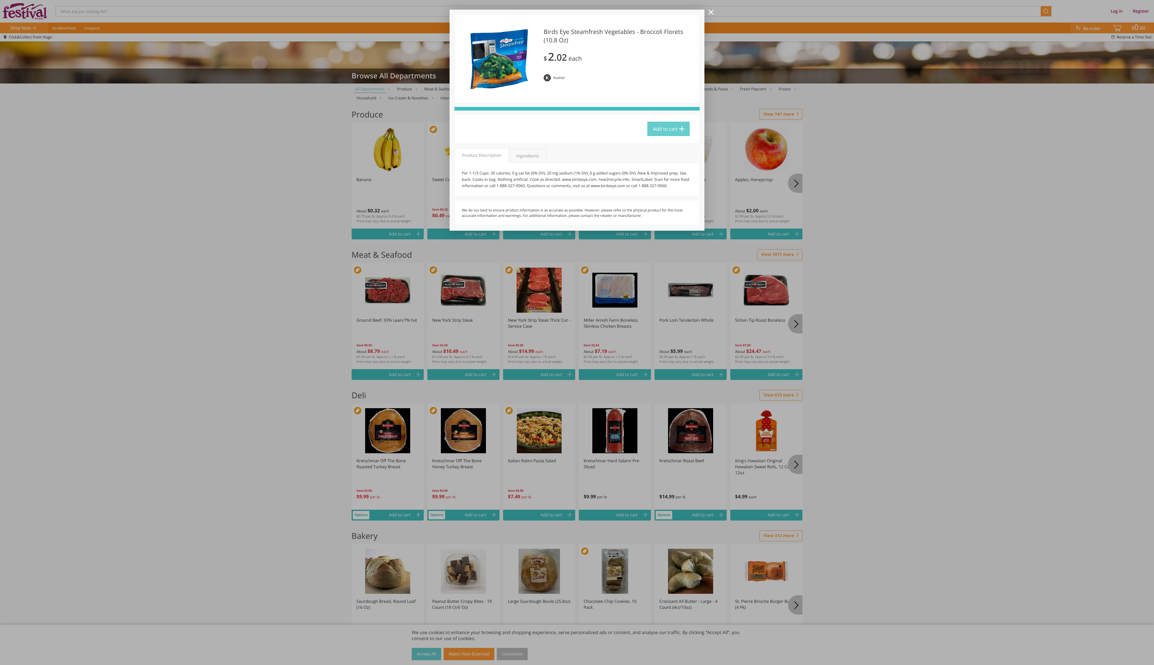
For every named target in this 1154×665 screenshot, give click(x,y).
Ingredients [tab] (527, 156)
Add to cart (665, 129)
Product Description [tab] (482, 155)
